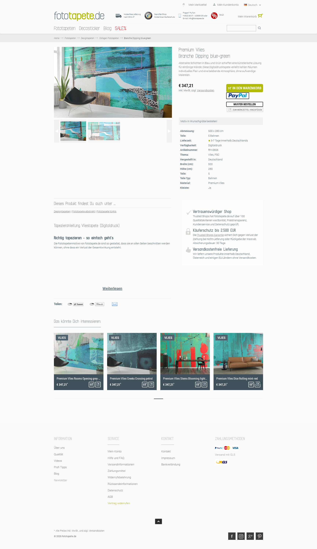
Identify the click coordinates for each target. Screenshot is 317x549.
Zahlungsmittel (116, 471)
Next (260, 383)
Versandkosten (205, 90)
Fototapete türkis (106, 211)
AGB (110, 496)
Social (241, 536)
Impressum (168, 458)
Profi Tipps (60, 467)
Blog (56, 473)
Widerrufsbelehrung (119, 477)
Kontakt (166, 451)
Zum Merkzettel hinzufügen (247, 109)
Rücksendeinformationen (123, 484)
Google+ (250, 536)
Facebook (232, 536)
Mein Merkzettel (198, 4)
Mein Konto (114, 451)
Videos (58, 460)
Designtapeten (62, 211)
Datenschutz (115, 490)
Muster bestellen (245, 104)
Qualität (58, 454)
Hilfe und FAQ (116, 458)
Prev (255, 383)
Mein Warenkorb (247, 16)
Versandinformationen (121, 464)
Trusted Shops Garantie (210, 235)
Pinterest (259, 536)
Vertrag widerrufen (119, 503)
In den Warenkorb (91, 384)
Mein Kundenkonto (228, 4)
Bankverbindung (170, 464)
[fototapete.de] (79, 16)
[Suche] (259, 28)
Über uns (59, 447)
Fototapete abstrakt (83, 211)
